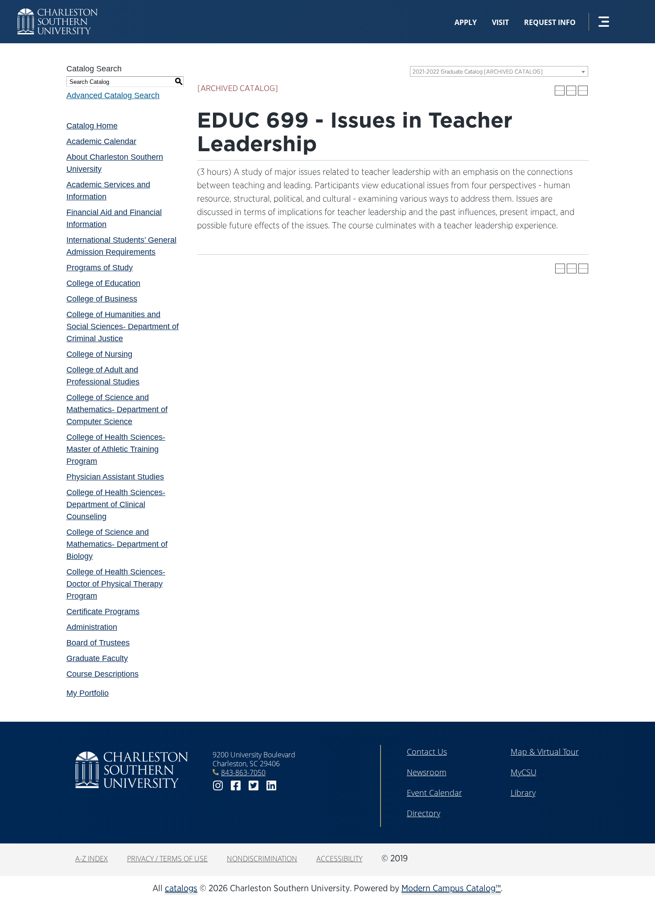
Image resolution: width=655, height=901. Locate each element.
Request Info (550, 22)
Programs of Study (99, 267)
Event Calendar (434, 792)
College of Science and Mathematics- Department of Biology (117, 544)
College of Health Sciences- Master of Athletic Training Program (115, 449)
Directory (423, 813)
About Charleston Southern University (114, 163)
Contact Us (427, 751)
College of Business (101, 298)
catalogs (181, 888)
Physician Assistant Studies (115, 476)
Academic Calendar (101, 141)
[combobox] (499, 71)
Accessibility (339, 859)
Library (523, 792)
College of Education (103, 283)
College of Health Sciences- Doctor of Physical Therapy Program (115, 583)
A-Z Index (91, 859)
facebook (235, 786)
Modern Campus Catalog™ (451, 888)
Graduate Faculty (97, 658)
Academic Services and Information (108, 190)
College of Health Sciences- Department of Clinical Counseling (115, 504)
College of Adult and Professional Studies (102, 375)
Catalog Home (92, 125)
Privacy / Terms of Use (167, 859)
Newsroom (426, 772)
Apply (465, 22)
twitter (253, 786)
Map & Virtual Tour (545, 751)
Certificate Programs (102, 611)
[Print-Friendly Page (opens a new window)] (571, 90)
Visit (500, 22)
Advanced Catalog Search (113, 95)
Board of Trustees (98, 642)
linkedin (271, 786)
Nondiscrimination (262, 859)
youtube (289, 786)
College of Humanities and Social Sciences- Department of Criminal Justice (122, 326)
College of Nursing (99, 354)
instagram (218, 786)
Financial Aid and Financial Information (114, 218)
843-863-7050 (243, 772)
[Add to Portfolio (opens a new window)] (560, 90)
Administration (91, 627)
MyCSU (523, 772)
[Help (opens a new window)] (583, 90)
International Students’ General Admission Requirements (121, 246)
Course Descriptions (102, 674)
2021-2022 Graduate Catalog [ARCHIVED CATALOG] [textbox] (478, 71)
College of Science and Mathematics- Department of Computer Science (117, 409)
